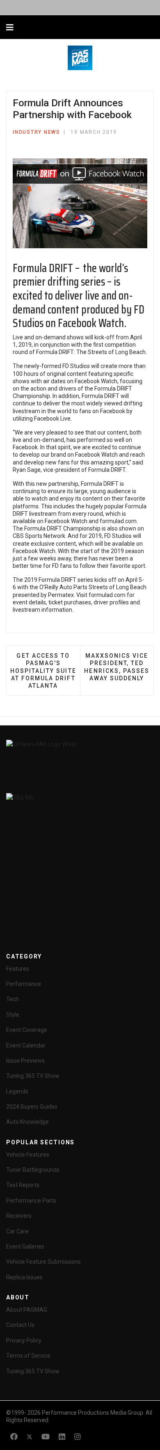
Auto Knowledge (27, 1121)
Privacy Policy (23, 1340)
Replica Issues (24, 1277)
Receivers (19, 1215)
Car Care (17, 1231)
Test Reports (22, 1185)
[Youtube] (45, 1436)
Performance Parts (31, 1200)
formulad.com (118, 521)
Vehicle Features (27, 1154)
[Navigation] (10, 27)
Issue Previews (25, 1060)
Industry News (36, 132)
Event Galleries (25, 1246)
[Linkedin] (62, 1436)
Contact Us (20, 1325)
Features (17, 968)
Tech (12, 999)
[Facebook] (14, 1436)
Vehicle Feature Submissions (43, 1261)
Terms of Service (28, 1355)
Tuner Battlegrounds (32, 1169)
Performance (23, 984)
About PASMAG (26, 1309)
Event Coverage (26, 1030)
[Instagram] (77, 1436)
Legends (17, 1091)
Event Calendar (26, 1045)
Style (12, 1014)
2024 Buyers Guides (31, 1106)
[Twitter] (29, 1436)
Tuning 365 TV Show (32, 1076)
